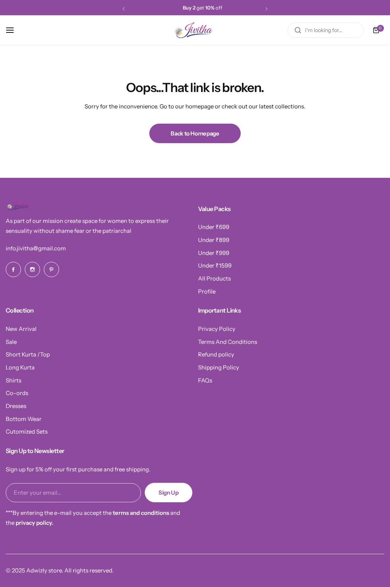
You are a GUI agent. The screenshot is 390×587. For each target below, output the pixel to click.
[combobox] (326, 30)
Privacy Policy (216, 328)
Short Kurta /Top (28, 354)
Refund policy (216, 354)
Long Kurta (20, 367)
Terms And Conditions (227, 341)
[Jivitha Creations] (195, 30)
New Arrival (21, 328)
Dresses (16, 406)
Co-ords (17, 393)
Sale (11, 341)
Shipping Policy (218, 367)
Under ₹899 (213, 240)
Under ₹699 (213, 227)
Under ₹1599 (215, 265)
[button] (124, 9)
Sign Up (168, 492)
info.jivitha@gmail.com (36, 248)
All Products (214, 278)
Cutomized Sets (27, 431)
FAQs (205, 380)
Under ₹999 (213, 252)
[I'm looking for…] (297, 30)
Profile (207, 291)
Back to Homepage (195, 133)
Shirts (13, 380)
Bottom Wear (24, 419)
